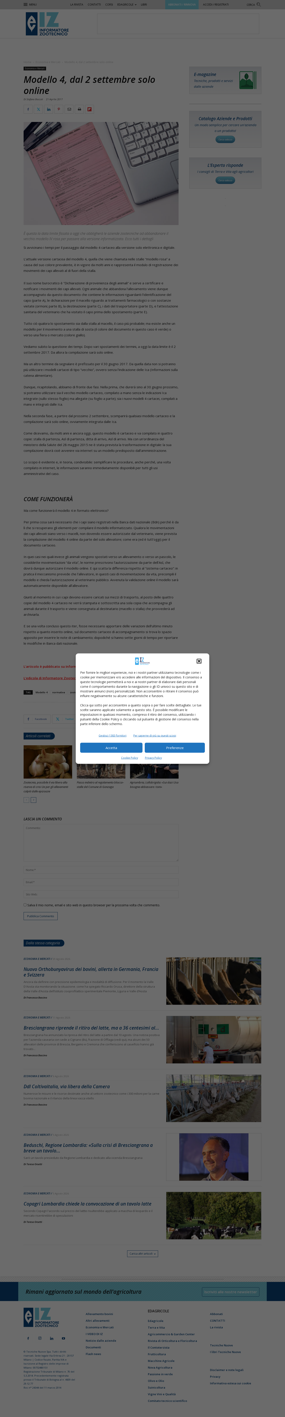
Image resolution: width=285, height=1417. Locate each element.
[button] (199, 661)
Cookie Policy (129, 757)
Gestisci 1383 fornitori (112, 735)
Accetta (111, 747)
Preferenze (175, 747)
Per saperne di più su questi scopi (154, 735)
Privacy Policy (153, 757)
